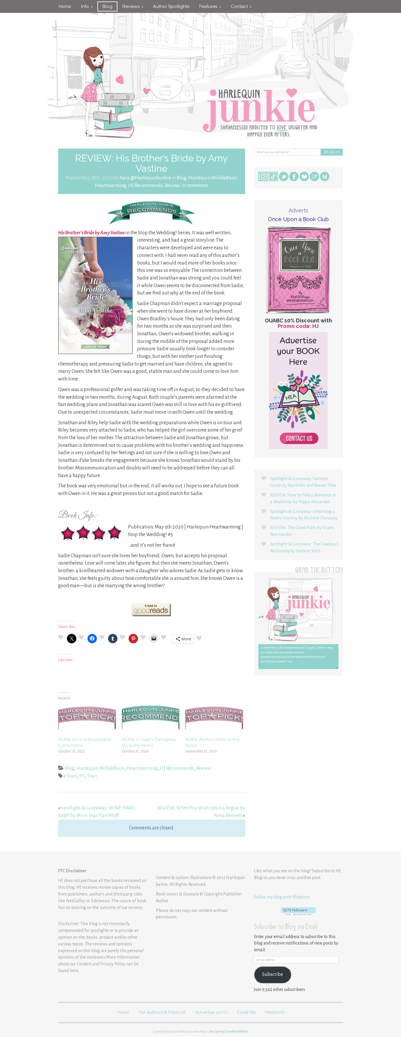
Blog (107, 6)
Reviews (132, 6)
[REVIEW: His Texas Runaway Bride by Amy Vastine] (87, 720)
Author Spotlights (171, 6)
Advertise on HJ (211, 1012)
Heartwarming (110, 185)
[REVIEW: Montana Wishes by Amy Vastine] (214, 720)
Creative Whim (236, 1031)
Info (86, 6)
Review (172, 185)
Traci (92, 776)
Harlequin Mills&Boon (212, 178)
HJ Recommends (145, 185)
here (74, 970)
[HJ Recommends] (151, 212)
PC (82, 776)
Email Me (246, 1012)
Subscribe (272, 974)
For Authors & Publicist (162, 1012)
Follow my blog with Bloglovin (282, 897)
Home (65, 6)
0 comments (195, 185)
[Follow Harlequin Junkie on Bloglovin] (298, 911)
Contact (240, 6)
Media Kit (274, 1012)
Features (209, 6)
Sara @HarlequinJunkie (145, 178)
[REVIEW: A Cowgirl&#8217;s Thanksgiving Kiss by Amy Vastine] (151, 720)
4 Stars (70, 776)
